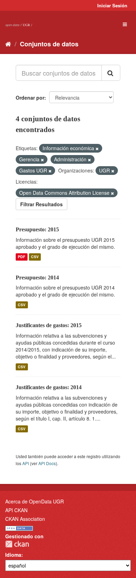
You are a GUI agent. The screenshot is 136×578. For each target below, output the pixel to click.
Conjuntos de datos (49, 43)
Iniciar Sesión (112, 5)
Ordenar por (30, 97)
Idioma (13, 554)
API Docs (47, 463)
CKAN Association (25, 518)
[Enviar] (110, 73)
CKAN (17, 544)
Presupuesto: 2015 (37, 229)
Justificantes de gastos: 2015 (49, 325)
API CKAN (16, 510)
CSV (35, 257)
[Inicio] (8, 43)
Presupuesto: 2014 (37, 277)
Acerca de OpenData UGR (34, 501)
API (25, 463)
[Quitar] (97, 148)
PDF (21, 257)
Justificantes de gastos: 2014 (49, 387)
